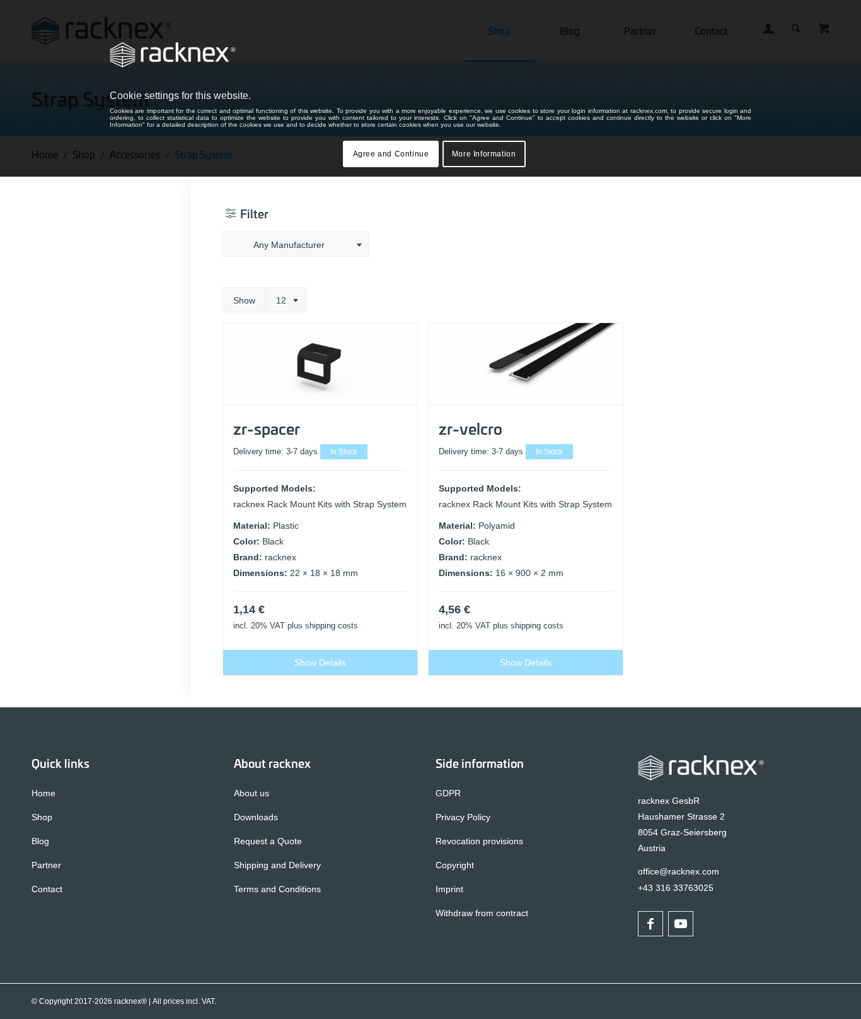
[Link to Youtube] (680, 923)
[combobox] (295, 244)
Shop (42, 817)
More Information (484, 154)
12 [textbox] (281, 300)
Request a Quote (268, 841)
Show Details (320, 662)
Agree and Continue (391, 154)
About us (251, 793)
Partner (46, 865)
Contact (47, 889)
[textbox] (296, 244)
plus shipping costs (322, 625)
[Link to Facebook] (650, 923)
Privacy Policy (463, 817)
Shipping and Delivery (277, 865)
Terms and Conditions (277, 889)
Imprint (449, 889)
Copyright (455, 865)
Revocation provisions (479, 841)
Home (43, 793)
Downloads (256, 817)
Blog (40, 841)
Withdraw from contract (482, 913)
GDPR (448, 793)
